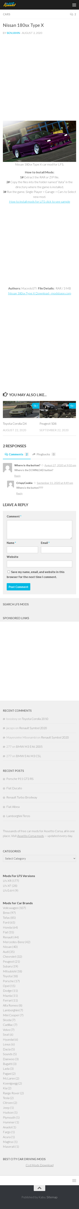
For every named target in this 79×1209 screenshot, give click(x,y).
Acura (7, 1137)
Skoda (7, 1020)
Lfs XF (7, 885)
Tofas (6, 917)
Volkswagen (10, 908)
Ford (6, 922)
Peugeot (8, 961)
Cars (6, 14)
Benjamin (13, 32)
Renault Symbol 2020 (33, 728)
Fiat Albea (13, 806)
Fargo (7, 1132)
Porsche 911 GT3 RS (20, 778)
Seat (6, 1034)
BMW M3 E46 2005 (29, 746)
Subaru (7, 966)
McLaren (9, 1078)
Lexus (7, 1044)
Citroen (8, 1102)
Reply (17, 475)
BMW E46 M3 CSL (28, 756)
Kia (5, 1088)
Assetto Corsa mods (30, 836)
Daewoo (8, 1059)
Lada (6, 1068)
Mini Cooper (11, 1015)
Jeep (6, 1107)
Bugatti (7, 1064)
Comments (18, 454)
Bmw (6, 912)
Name (11, 542)
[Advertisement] (39, 79)
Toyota (7, 976)
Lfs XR (7, 880)
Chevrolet (9, 956)
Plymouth (9, 1117)
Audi (6, 951)
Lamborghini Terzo (18, 816)
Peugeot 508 (48, 423)
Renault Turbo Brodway (21, 797)
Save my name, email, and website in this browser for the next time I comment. (35, 574)
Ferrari (7, 1000)
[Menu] (74, 5)
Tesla (6, 1098)
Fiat (5, 932)
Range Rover (11, 1093)
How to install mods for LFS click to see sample (39, 201)
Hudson (8, 1112)
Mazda (7, 995)
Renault (8, 937)
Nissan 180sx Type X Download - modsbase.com (39, 293)
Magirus (8, 1141)
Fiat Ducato (14, 788)
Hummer (9, 1122)
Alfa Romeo (10, 1005)
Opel (6, 986)
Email (45, 542)
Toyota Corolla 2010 (35, 718)
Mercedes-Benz (13, 942)
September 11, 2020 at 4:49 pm (55, 482)
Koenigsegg (10, 1083)
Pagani (7, 1073)
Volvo (6, 1029)
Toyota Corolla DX (15, 423)
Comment (14, 516)
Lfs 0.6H (8, 890)
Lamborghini (11, 1010)
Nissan (7, 946)
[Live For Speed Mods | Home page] (12, 5)
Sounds (7, 1054)
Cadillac (8, 1024)
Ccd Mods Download (39, 1165)
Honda (7, 927)
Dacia (7, 1049)
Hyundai (8, 1039)
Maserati (9, 1146)
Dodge (7, 990)
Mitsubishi (9, 971)
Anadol (7, 1127)
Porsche (8, 981)
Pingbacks (45, 454)
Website (12, 556)
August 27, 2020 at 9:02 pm (60, 465)
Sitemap (52, 1197)
